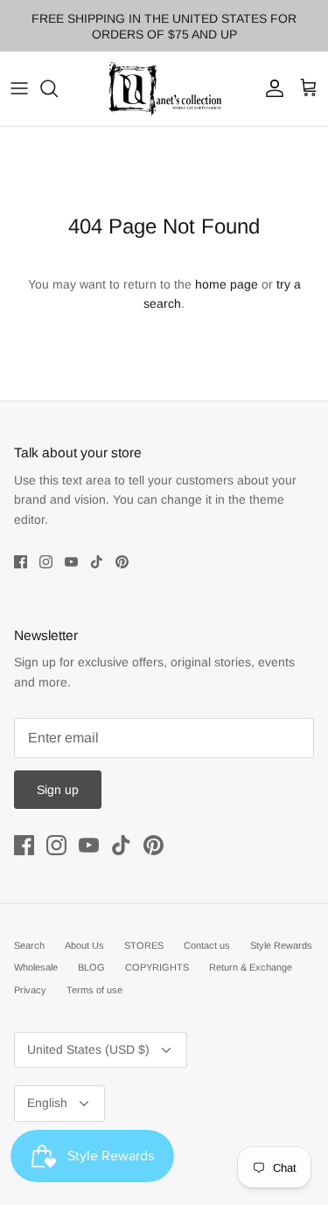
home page (226, 284)
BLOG (91, 967)
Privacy (30, 990)
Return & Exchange (250, 967)
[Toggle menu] (19, 88)
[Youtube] (71, 561)
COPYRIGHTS (157, 967)
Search (29, 945)
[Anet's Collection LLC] (164, 88)
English (47, 1103)
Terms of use (94, 990)
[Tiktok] (96, 561)
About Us (84, 945)
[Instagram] (45, 561)
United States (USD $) (88, 1049)
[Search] (57, 88)
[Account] (270, 88)
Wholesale (36, 967)
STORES (144, 945)
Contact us (207, 945)
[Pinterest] (122, 561)
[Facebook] (20, 561)
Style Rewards (281, 945)
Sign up (58, 790)
